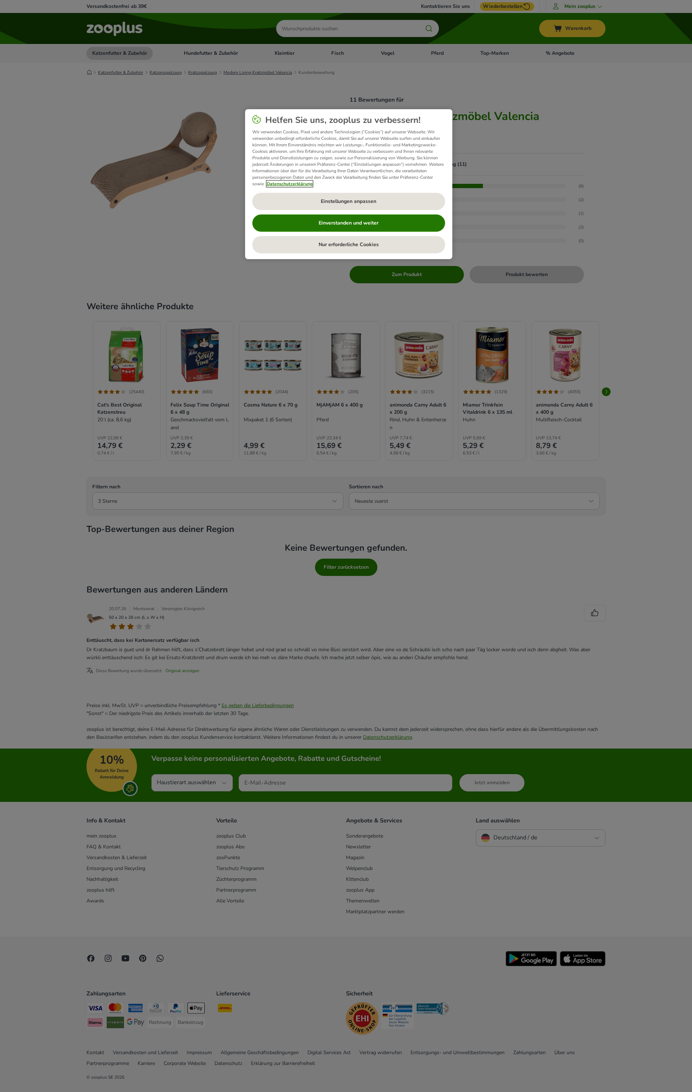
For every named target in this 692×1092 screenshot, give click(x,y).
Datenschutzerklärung (289, 184)
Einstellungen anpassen (348, 201)
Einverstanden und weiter (348, 222)
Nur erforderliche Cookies (349, 244)
